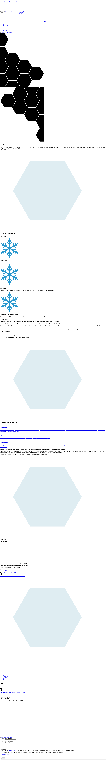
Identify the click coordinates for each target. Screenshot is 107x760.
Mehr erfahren (3, 149)
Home (20, 9)
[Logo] (10, 11)
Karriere (20, 13)
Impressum (2, 702)
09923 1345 (4, 570)
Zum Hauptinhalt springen (5, 1)
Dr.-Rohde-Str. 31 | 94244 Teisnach (18, 576)
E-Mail (3, 741)
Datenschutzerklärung (10, 702)
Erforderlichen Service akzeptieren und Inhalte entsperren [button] (12, 756)
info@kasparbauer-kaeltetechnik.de (9, 572)
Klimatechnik (21, 11)
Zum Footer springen (15, 1)
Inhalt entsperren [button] (4, 755)
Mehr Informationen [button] (5, 754)
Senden (3, 758)
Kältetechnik (21, 10)
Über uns (21, 14)
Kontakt (45, 21)
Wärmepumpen (22, 12)
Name (3, 740)
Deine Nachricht (5, 748)
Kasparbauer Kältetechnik (5, 576)
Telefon (3, 742)
